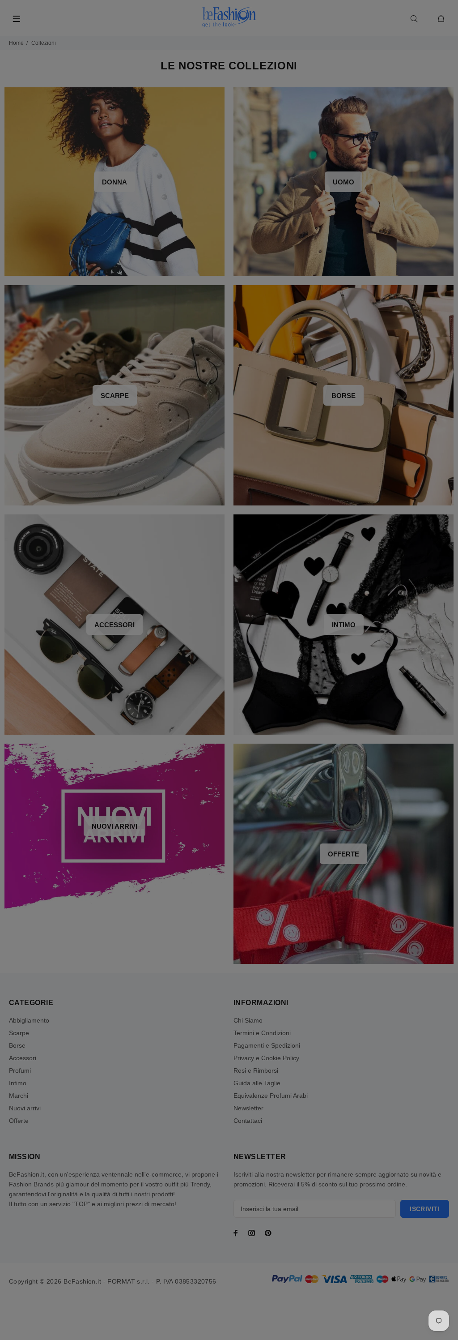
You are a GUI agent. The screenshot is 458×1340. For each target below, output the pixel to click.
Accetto (304, 779)
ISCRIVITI (299, 750)
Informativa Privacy (315, 779)
